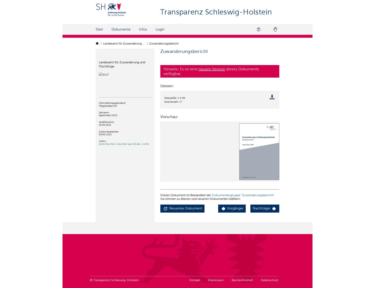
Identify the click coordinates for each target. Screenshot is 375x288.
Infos (143, 29)
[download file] (273, 97)
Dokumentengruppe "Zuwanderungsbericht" (243, 195)
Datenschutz (269, 280)
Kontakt (194, 280)
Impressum (216, 280)
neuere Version (211, 69)
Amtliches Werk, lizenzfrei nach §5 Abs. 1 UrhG (124, 144)
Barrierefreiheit (242, 280)
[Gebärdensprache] (275, 29)
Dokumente (121, 29)
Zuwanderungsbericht (164, 43)
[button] (182, 209)
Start (99, 29)
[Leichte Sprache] (258, 29)
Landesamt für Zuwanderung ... (124, 43)
